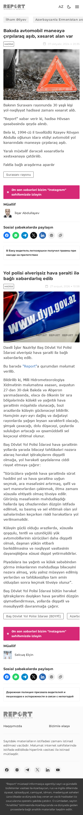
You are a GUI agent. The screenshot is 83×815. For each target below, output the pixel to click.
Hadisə (8, 44)
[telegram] (24, 235)
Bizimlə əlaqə (59, 726)
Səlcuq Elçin (24, 655)
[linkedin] (42, 235)
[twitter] (33, 235)
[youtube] (57, 769)
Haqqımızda (12, 726)
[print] (51, 235)
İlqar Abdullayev (27, 213)
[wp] (15, 235)
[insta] (17, 769)
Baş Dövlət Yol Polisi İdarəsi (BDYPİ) (33, 616)
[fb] (6, 235)
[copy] (60, 235)
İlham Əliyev (16, 19)
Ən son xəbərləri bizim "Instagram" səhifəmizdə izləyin (38, 192)
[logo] (14, 7)
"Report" (30, 366)
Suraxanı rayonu (18, 174)
